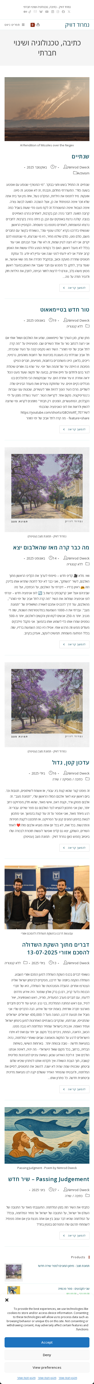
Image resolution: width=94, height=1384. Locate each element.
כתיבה (79, 779)
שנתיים (80, 156)
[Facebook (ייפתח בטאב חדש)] (63, 12)
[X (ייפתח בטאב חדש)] (69, 12)
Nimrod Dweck (78, 167)
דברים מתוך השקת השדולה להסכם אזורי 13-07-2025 (55, 948)
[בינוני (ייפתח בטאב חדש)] (24, 12)
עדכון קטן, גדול (70, 762)
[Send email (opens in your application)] (35, 12)
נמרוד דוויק (77, 24)
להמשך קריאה (72, 288)
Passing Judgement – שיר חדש (48, 1179)
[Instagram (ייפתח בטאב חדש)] (57, 12)
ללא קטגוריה (75, 326)
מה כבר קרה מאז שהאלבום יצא (51, 547)
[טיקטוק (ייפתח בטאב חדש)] (29, 12)
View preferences (47, 1367)
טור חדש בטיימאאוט (64, 309)
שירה (55, 779)
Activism (83, 173)
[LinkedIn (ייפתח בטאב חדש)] (52, 12)
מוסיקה (66, 779)
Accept (47, 1342)
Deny (47, 1354)
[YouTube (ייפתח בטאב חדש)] (47, 12)
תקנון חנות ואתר (68, 1378)
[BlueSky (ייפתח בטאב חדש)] (41, 12)
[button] (7, 1300)
